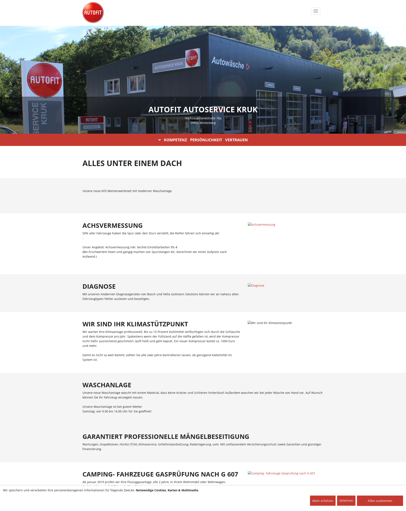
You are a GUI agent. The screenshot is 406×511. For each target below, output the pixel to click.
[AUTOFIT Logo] (93, 12)
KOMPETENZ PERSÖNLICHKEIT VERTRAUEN (206, 139)
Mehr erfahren (322, 501)
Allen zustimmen (380, 501)
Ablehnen (346, 501)
